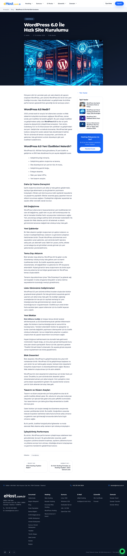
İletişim (30, 544)
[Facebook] (9, 552)
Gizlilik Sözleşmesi (34, 518)
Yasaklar (30, 530)
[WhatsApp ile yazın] (122, 551)
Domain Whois (114, 505)
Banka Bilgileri (32, 511)
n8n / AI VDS (65, 508)
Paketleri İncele (90, 149)
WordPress (29, 19)
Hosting (28, 3)
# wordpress (35, 455)
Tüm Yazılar (83, 93)
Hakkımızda (31, 498)
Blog (12, 9)
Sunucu (39, 3)
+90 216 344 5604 (78, 485)
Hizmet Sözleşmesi (34, 521)
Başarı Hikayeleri (33, 501)
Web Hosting (49, 498)
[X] (14, 552)
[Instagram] (5, 552)
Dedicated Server (66, 505)
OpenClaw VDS (65, 511)
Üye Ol (119, 3)
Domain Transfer (115, 501)
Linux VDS (64, 498)
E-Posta (50, 3)
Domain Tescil (114, 498)
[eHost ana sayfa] (12, 3)
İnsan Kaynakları (33, 508)
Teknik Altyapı (32, 534)
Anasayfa (6, 9)
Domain (72, 3)
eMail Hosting (81, 498)
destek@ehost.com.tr (117, 485)
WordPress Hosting (51, 510)
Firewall (96, 501)
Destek (30, 541)
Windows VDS (65, 501)
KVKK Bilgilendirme (34, 515)
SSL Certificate (98, 498)
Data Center (32, 537)
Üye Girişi (108, 3)
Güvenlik (61, 3)
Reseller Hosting (50, 501)
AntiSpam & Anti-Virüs (84, 501)
